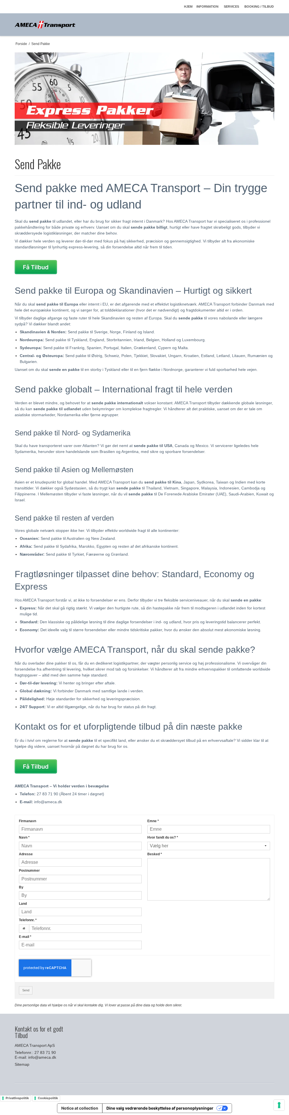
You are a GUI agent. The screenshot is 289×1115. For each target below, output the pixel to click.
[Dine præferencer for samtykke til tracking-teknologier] (279, 1105)
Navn (24, 837)
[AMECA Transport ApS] (45, 24)
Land (23, 904)
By (21, 887)
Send (25, 990)
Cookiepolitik (48, 1098)
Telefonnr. (28, 920)
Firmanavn (27, 821)
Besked (154, 854)
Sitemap (22, 1064)
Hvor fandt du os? (162, 837)
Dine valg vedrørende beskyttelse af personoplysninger (159, 1108)
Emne (153, 821)
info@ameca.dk (42, 1057)
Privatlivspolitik (17, 1098)
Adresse (26, 854)
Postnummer (29, 871)
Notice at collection (79, 1108)
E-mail (25, 937)
